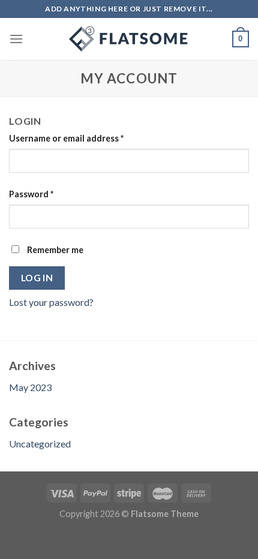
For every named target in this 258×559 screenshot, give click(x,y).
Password (31, 194)
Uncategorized (40, 443)
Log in (37, 277)
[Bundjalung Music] (129, 39)
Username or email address (66, 138)
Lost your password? (51, 302)
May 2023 (30, 387)
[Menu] (16, 38)
